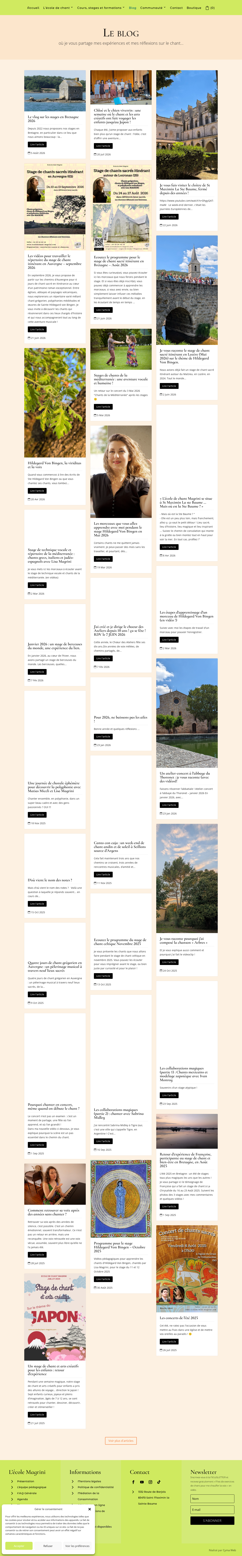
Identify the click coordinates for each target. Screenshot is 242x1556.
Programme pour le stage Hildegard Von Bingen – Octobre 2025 (119, 1247)
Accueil (33, 8)
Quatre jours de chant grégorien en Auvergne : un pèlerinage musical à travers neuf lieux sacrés (55, 966)
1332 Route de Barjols (152, 1491)
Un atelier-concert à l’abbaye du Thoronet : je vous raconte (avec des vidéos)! (185, 777)
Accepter (19, 1546)
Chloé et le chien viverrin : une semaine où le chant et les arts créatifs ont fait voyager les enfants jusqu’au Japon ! (117, 116)
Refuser (48, 1546)
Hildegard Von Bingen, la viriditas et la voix (54, 465)
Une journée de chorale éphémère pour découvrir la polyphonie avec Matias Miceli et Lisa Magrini (54, 787)
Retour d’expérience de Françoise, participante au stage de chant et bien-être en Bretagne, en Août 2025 (185, 1160)
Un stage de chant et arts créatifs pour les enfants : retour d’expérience (53, 1370)
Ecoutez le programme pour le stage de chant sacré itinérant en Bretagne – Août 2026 (119, 261)
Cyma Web (229, 1550)
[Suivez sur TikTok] (158, 1482)
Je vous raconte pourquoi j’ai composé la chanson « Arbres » (183, 940)
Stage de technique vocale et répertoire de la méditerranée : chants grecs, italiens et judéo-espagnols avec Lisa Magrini (51, 555)
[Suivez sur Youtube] (141, 1482)
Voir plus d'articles (120, 1441)
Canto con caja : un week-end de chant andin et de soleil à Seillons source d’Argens (120, 847)
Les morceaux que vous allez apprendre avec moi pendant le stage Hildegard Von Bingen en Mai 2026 (118, 529)
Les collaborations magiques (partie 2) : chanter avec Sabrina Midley (119, 1113)
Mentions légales (89, 1481)
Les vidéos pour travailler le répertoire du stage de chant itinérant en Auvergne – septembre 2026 (54, 262)
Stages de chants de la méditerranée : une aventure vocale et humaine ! (121, 379)
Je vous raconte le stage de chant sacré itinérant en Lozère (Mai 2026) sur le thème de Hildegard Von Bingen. (185, 356)
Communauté (151, 8)
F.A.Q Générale (27, 1493)
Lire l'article (37, 144)
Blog (132, 8)
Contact (176, 8)
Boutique (194, 8)
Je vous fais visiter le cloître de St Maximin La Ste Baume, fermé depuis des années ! (185, 189)
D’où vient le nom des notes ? (50, 880)
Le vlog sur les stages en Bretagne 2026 (53, 119)
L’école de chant (56, 8)
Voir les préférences (77, 1546)
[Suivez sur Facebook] (133, 1482)
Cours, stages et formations (99, 8)
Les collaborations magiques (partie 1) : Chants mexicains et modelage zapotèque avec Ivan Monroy (184, 1074)
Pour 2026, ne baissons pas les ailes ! (120, 719)
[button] (89, 1509)
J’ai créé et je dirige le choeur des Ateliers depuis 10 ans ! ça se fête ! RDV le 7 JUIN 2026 (120, 630)
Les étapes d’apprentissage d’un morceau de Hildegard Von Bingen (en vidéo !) (186, 616)
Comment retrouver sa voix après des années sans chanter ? (53, 1212)
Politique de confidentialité (96, 1487)
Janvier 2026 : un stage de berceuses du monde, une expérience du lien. (55, 646)
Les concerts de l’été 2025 (179, 1318)
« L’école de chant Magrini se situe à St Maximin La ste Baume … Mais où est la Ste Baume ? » (186, 502)
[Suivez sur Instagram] (150, 1482)
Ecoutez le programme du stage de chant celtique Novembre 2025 (120, 942)
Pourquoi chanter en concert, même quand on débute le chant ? (53, 1106)
